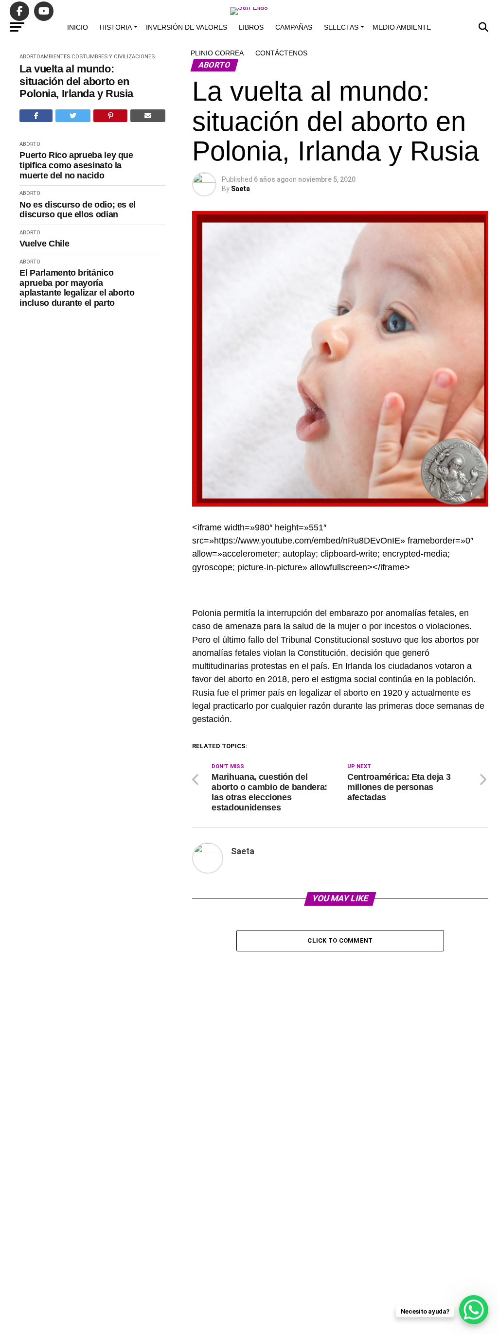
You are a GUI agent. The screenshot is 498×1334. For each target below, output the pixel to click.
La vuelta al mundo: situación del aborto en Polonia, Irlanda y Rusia (76, 81)
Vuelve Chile (44, 243)
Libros (251, 27)
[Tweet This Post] (73, 115)
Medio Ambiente (402, 27)
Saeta (240, 189)
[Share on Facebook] (36, 115)
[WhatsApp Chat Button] (473, 1309)
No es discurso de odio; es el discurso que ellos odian (77, 210)
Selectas (341, 27)
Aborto (29, 56)
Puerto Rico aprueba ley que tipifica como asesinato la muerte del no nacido (76, 165)
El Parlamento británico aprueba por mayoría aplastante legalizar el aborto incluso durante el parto (76, 288)
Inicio (77, 27)
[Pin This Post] (110, 115)
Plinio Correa (217, 53)
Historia (116, 27)
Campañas (293, 27)
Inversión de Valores (186, 27)
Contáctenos (281, 53)
